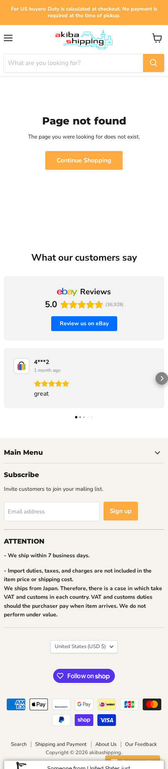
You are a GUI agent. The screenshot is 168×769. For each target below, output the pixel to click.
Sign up (121, 511)
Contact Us (136, 762)
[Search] (153, 63)
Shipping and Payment (61, 744)
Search (19, 744)
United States (80, 646)
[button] (6, 378)
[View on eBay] (21, 366)
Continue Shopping (84, 160)
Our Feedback (141, 744)
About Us (105, 744)
